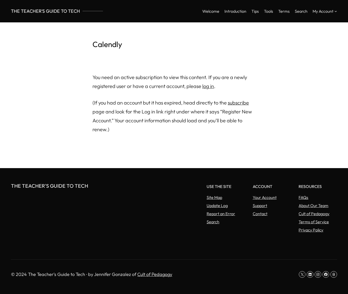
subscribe (238, 102)
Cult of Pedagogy (314, 213)
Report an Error (221, 213)
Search (213, 221)
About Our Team (313, 205)
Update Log (217, 205)
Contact (260, 213)
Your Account (265, 197)
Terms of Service (314, 221)
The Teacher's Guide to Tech (45, 11)
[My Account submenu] (335, 11)
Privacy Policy (311, 229)
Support (260, 205)
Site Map (214, 197)
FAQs (303, 197)
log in (208, 86)
